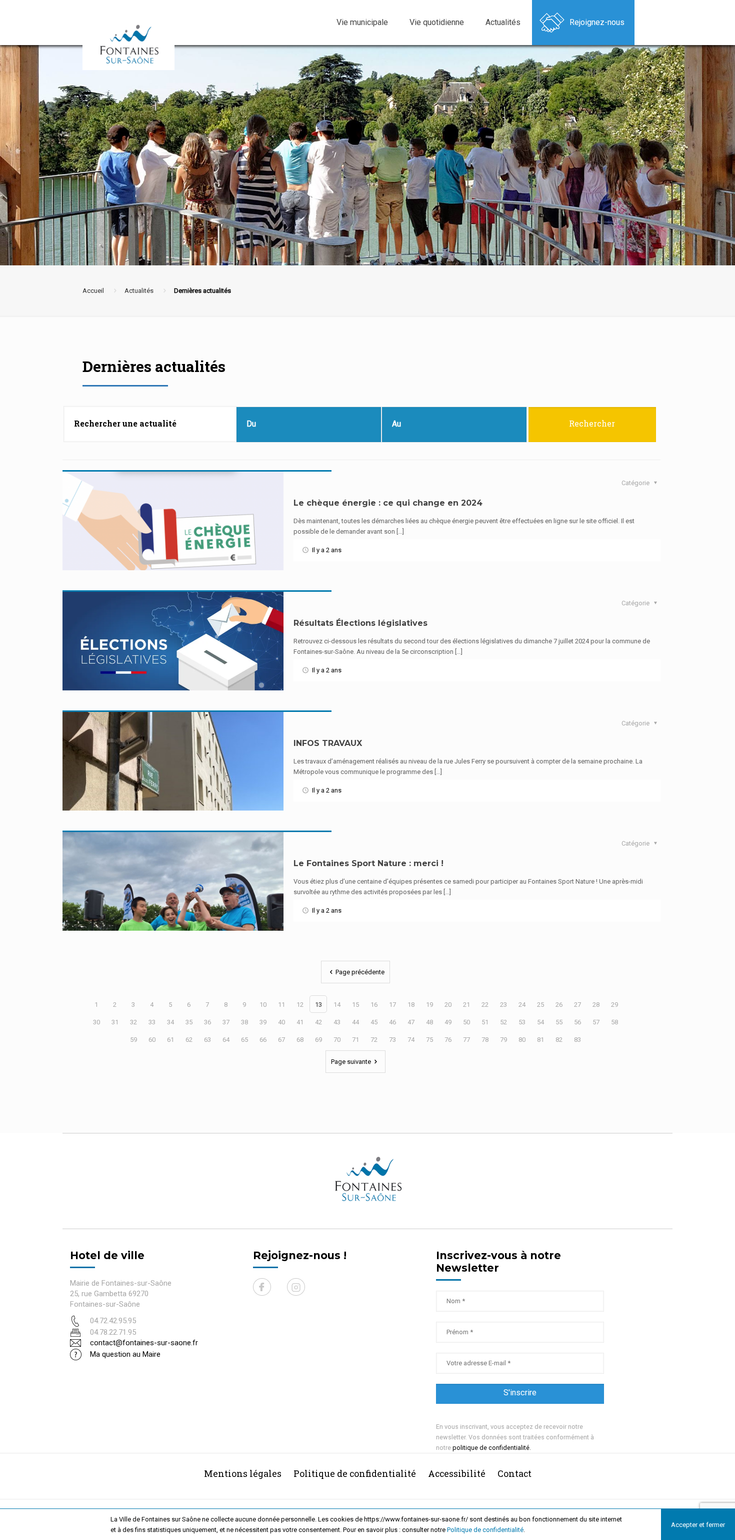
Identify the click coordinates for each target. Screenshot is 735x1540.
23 (503, 1004)
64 (226, 1039)
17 (392, 1004)
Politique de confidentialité (485, 1529)
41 (300, 1022)
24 (522, 1004)
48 (429, 1022)
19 (429, 1004)
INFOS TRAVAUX (328, 743)
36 (207, 1022)
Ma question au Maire (125, 1354)
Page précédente (360, 972)
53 (522, 1022)
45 (374, 1022)
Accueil (93, 290)
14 (337, 1004)
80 (522, 1039)
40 (281, 1022)
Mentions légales (243, 1473)
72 (374, 1039)
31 (115, 1022)
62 (189, 1039)
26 (559, 1004)
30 (96, 1022)
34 (170, 1022)
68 (300, 1039)
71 (355, 1039)
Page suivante (351, 1061)
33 (152, 1022)
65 (244, 1039)
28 (596, 1004)
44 (355, 1022)
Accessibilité (457, 1473)
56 (577, 1022)
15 (355, 1004)
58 (614, 1022)
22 (485, 1004)
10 (263, 1004)
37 (226, 1022)
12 (300, 1004)
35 (189, 1022)
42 (318, 1022)
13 (318, 1004)
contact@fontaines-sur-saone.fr (144, 1342)
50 (466, 1022)
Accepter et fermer (698, 1524)
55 (559, 1022)
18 (411, 1004)
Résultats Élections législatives (361, 623)
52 (503, 1022)
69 (318, 1039)
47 (411, 1022)
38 (244, 1022)
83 (577, 1039)
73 (392, 1039)
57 (596, 1022)
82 (559, 1039)
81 (540, 1039)
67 (281, 1039)
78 (485, 1039)
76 (448, 1039)
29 (614, 1004)
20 (448, 1004)
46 (392, 1022)
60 (152, 1039)
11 (281, 1004)
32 (133, 1022)
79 (503, 1039)
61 (170, 1039)
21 (466, 1004)
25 (540, 1004)
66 (263, 1039)
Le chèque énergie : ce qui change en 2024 (388, 503)
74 (411, 1039)
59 (133, 1039)
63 (207, 1039)
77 (466, 1039)
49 (448, 1022)
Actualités (139, 290)
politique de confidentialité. (491, 1447)
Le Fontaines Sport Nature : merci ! (369, 863)
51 (485, 1022)
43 (337, 1022)
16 (374, 1004)
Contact (515, 1473)
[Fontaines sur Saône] (132, 44)
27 (577, 1004)
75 (429, 1039)
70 (337, 1039)
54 (540, 1022)
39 (263, 1022)
